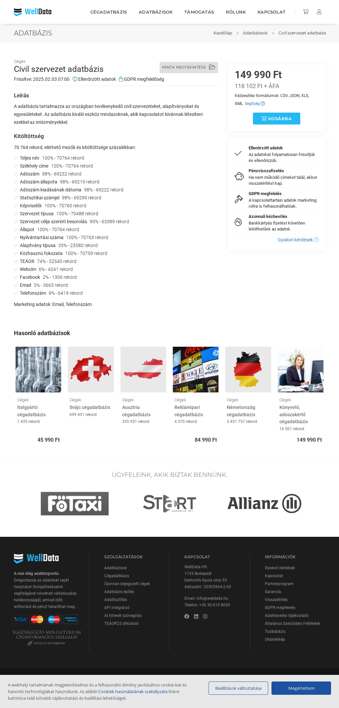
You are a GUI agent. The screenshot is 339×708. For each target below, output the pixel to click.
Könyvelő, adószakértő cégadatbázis (293, 414)
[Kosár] (306, 12)
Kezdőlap (223, 32)
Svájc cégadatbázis (90, 407)
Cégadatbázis (108, 12)
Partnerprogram (279, 584)
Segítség (253, 103)
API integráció (116, 607)
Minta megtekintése (185, 67)
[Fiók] (319, 12)
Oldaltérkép (275, 639)
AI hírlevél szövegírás (123, 615)
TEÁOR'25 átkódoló (121, 623)
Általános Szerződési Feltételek (292, 623)
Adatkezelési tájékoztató (287, 615)
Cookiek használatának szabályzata (133, 691)
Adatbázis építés (119, 591)
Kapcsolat (271, 12)
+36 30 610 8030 (214, 605)
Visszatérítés (276, 599)
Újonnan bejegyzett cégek (127, 584)
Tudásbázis (275, 631)
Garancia (273, 591)
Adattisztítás (115, 599)
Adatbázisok (155, 12)
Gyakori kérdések (296, 239)
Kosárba (279, 118)
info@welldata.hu (212, 598)
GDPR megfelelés (280, 607)
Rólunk (236, 12)
